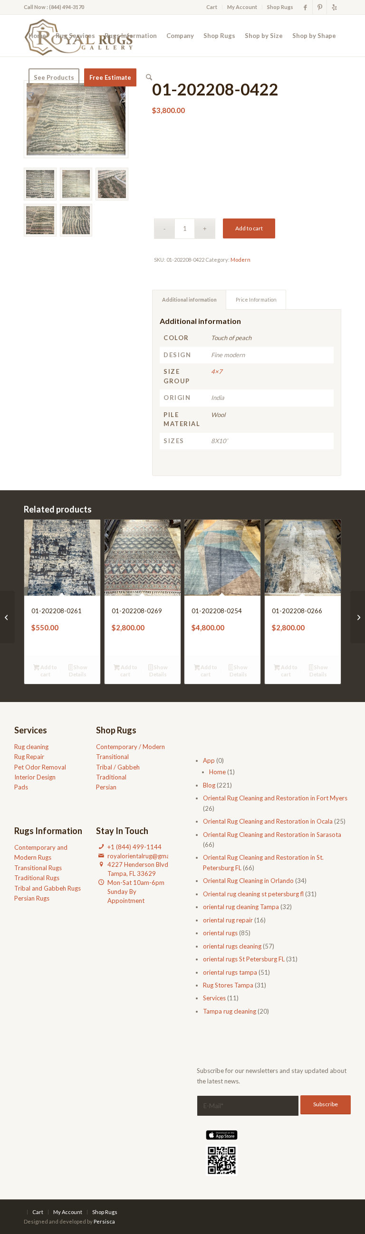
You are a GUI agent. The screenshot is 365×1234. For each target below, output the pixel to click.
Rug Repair (29, 756)
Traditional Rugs (36, 878)
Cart (211, 7)
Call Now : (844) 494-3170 (54, 7)
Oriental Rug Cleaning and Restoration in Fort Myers (275, 798)
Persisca (104, 1221)
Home (217, 772)
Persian (106, 787)
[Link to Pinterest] (320, 7)
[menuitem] (212, 7)
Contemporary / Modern (130, 746)
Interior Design (35, 777)
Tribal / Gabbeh (118, 767)
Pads (21, 787)
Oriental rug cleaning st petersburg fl (253, 894)
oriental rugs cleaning (232, 946)
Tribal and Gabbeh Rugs (47, 888)
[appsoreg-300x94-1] (221, 1135)
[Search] (149, 77)
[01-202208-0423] (7, 617)
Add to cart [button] (48, 670)
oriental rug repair (228, 920)
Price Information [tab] (256, 299)
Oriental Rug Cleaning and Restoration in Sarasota (272, 834)
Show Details (78, 670)
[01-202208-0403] (357, 617)
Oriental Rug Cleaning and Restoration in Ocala (268, 821)
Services (214, 998)
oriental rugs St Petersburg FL (244, 959)
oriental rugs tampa (230, 972)
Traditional (111, 777)
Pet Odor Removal (40, 767)
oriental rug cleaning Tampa (241, 907)
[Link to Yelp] (334, 7)
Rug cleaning (31, 746)
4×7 (216, 371)
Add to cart (249, 228)
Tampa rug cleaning (229, 1011)
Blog (209, 785)
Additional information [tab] (189, 299)
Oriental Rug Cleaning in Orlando (248, 880)
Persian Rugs (31, 898)
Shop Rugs (280, 7)
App (209, 760)
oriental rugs (220, 933)
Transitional (112, 756)
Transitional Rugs (38, 868)
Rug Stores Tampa (228, 985)
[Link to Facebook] (305, 7)
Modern (240, 259)
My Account (242, 7)
